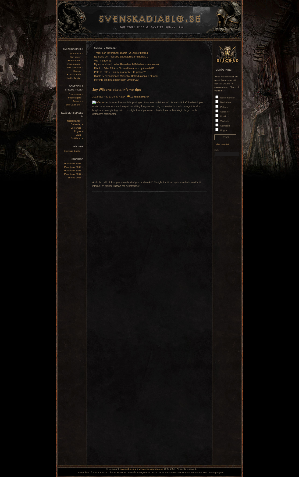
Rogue (224, 130)
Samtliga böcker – (73, 151)
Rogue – (78, 131)
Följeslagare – (75, 97)
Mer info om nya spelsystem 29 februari (116, 79)
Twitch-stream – (75, 67)
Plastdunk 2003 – (73, 170)
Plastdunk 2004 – (73, 174)
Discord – (78, 71)
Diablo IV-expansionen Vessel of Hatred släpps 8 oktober (126, 76)
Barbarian (225, 102)
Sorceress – (77, 127)
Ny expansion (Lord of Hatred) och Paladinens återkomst (126, 64)
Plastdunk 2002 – (73, 167)
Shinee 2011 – (75, 177)
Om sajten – (76, 57)
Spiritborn (225, 125)
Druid (223, 116)
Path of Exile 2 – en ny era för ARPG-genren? (120, 72)
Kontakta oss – (75, 74)
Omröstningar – (75, 64)
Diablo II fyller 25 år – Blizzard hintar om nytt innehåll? (124, 68)
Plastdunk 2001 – (73, 163)
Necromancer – (75, 120)
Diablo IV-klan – (75, 78)
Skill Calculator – (74, 104)
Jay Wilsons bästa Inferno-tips (116, 89)
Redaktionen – (75, 60)
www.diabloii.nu (128, 469)
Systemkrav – (76, 94)
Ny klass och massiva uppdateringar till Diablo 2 (121, 56)
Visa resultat (222, 144)
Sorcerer (224, 111)
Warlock (224, 121)
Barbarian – (77, 124)
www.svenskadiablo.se (151, 469)
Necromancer (227, 97)
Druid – (79, 135)
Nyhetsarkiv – (76, 53)
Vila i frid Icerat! (102, 60)
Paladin (224, 107)
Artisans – (78, 101)
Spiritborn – (77, 138)
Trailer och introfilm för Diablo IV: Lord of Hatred (121, 52)
